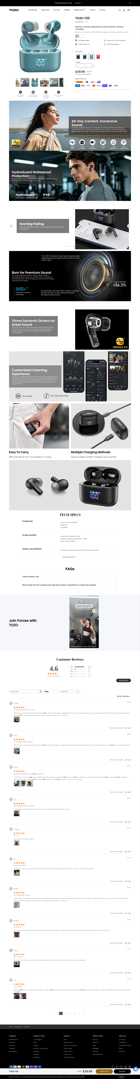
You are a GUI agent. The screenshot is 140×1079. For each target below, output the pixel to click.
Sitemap (122, 1051)
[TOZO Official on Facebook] (113, 1067)
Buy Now (122, 1071)
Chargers (12, 1048)
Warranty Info (68, 1042)
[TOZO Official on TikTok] (121, 1067)
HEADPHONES (45, 10)
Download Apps (69, 1057)
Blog (35, 1042)
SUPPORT (93, 10)
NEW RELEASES (32, 10)
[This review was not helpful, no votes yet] (129, 728)
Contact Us (67, 1054)
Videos (36, 1045)
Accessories (13, 1051)
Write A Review (123, 680)
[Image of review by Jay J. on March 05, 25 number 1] (17, 813)
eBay (94, 1045)
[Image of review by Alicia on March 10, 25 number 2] (23, 783)
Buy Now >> (79, 3)
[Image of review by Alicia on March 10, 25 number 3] (30, 783)
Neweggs (96, 1048)
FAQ (65, 1039)
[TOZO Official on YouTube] (130, 1067)
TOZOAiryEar (38, 1039)
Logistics (36, 1054)
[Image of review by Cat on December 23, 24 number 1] (17, 996)
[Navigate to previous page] (56, 1013)
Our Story (122, 1039)
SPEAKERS (67, 10)
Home (10, 1026)
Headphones (18, 1026)
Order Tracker (68, 1051)
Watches (12, 1042)
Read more (65, 715)
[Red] (98, 57)
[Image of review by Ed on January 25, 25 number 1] (17, 873)
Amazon (95, 1039)
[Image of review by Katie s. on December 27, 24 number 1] (17, 964)
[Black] (78, 57)
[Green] (91, 57)
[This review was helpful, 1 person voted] (126, 728)
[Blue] (85, 57)
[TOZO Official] (14, 10)
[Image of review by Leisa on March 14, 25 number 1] (17, 751)
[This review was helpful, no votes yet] (126, 760)
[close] (130, 3)
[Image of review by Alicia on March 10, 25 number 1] (17, 783)
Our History (122, 1042)
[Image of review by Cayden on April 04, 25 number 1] (17, 719)
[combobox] (51, 691)
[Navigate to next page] (84, 1013)
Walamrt (95, 1042)
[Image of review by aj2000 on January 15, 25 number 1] (17, 905)
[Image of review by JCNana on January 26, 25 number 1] (17, 843)
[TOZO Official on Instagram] (117, 1067)
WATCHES (57, 10)
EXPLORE (102, 10)
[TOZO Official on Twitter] (125, 1067)
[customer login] (124, 10)
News (120, 1048)
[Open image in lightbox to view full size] (39, 46)
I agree (121, 1077)
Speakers (12, 1045)
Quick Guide (68, 1048)
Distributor (37, 1057)
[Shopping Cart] (129, 10)
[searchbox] (24, 691)
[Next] (128, 226)
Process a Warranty (70, 1045)
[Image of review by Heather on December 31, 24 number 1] (17, 934)
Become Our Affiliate (41, 1048)
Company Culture (125, 1045)
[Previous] (11, 226)
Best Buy (95, 1051)
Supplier (36, 1051)
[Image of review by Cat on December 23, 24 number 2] (23, 996)
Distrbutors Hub (98, 1054)
